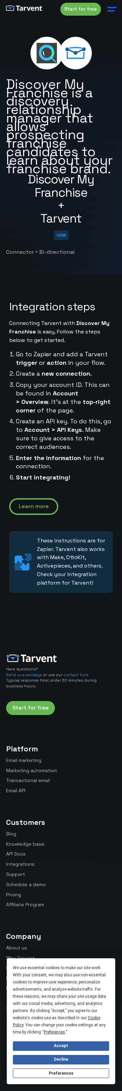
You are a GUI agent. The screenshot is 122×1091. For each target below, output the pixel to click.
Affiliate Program (25, 904)
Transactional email (28, 780)
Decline (61, 1059)
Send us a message (24, 674)
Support (15, 874)
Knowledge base (25, 844)
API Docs (16, 854)
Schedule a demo (26, 884)
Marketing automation (31, 770)
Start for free (80, 9)
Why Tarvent (20, 958)
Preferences (61, 1073)
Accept (61, 1045)
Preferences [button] (54, 1032)
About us (16, 948)
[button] (110, 9)
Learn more (34, 506)
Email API (15, 790)
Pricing (13, 895)
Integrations (20, 864)
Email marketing (23, 760)
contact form (75, 674)
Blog (11, 834)
